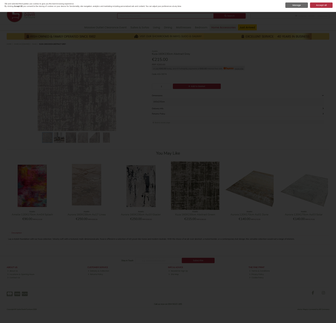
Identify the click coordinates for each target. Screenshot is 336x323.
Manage (296, 5)
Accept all (321, 5)
